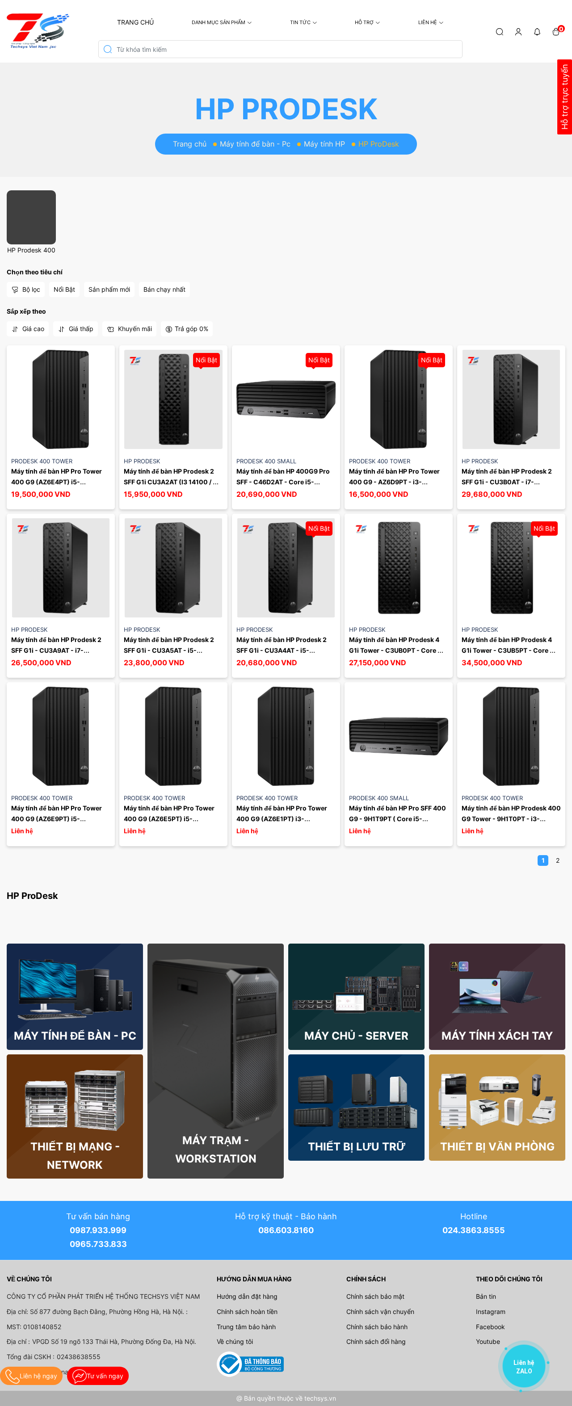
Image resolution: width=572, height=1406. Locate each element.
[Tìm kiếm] (499, 31)
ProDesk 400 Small (266, 461)
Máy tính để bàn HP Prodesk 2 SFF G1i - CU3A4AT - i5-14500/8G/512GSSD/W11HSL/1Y (285, 650)
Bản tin (486, 1296)
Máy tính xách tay (497, 1035)
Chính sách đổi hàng (376, 1341)
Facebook (490, 1326)
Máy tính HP (324, 143)
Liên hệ (427, 22)
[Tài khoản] (518, 31)
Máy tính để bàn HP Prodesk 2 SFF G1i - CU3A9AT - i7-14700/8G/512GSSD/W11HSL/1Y (60, 650)
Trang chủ (135, 22)
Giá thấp (80, 328)
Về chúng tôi (235, 1341)
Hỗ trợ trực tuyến (564, 97)
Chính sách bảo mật (375, 1296)
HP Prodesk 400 (31, 250)
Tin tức (300, 22)
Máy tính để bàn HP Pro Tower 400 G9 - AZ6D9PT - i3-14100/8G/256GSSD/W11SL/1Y (396, 481)
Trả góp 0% (191, 328)
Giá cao (32, 328)
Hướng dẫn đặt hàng (247, 1296)
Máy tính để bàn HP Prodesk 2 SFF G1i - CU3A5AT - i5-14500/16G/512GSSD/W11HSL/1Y (175, 650)
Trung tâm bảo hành (246, 1326)
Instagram (490, 1311)
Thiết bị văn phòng (497, 1146)
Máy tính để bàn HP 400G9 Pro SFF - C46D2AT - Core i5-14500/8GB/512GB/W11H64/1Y (284, 481)
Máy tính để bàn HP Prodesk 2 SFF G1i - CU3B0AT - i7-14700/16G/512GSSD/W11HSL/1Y (512, 481)
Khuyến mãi (134, 328)
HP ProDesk (142, 461)
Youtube (488, 1341)
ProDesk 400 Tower (41, 461)
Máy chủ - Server (356, 1035)
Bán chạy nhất (164, 289)
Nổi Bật (64, 289)
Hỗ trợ (364, 22)
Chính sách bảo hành (377, 1326)
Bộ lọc (30, 289)
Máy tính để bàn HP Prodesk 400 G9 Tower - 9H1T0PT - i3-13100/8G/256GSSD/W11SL (512, 818)
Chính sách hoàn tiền (247, 1311)
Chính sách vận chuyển (380, 1311)
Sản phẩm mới (109, 289)
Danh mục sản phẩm (218, 22)
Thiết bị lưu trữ (356, 1146)
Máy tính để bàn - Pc (255, 143)
